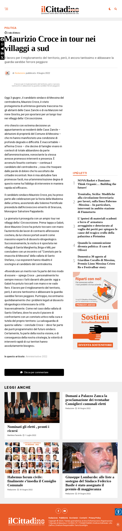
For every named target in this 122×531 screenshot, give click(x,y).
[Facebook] (2, 39)
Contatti (83, 518)
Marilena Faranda (14, 435)
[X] (2, 57)
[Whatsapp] (2, 44)
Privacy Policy (95, 518)
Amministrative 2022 (36, 356)
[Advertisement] (95, 103)
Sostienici (73, 518)
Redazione (20, 73)
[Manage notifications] (118, 524)
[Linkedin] (2, 53)
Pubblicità (63, 518)
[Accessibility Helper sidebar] (118, 511)
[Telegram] (2, 48)
